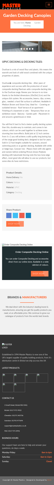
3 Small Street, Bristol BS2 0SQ (15, 405)
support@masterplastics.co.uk (15, 426)
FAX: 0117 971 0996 (12, 431)
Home (28, 23)
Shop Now (14, 224)
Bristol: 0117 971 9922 (12, 410)
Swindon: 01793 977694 (13, 420)
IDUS (49, 480)
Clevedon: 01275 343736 (13, 415)
